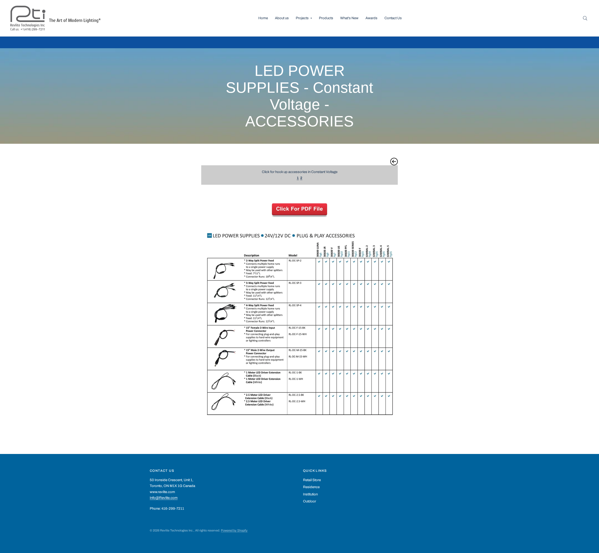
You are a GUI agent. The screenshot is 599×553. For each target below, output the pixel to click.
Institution (310, 494)
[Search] (585, 18)
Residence (311, 487)
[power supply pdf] (299, 209)
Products (326, 18)
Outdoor (309, 501)
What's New (349, 18)
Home (263, 18)
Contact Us (393, 18)
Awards (371, 18)
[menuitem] (263, 18)
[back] (394, 161)
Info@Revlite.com (164, 498)
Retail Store (312, 480)
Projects (302, 18)
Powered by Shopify (234, 530)
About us (282, 18)
